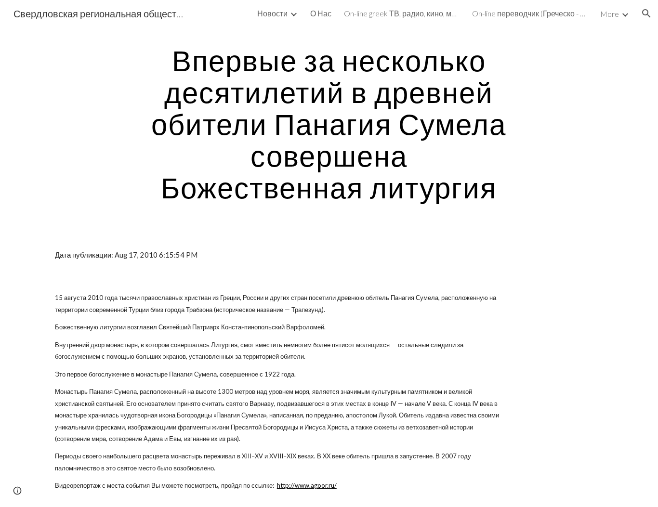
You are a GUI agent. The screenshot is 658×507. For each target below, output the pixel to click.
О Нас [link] (320, 13)
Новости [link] (272, 13)
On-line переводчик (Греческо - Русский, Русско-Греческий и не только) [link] (530, 13)
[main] (329, 123)
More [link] (609, 13)
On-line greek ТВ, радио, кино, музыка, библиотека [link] (402, 13)
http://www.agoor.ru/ (307, 485)
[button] (646, 13)
